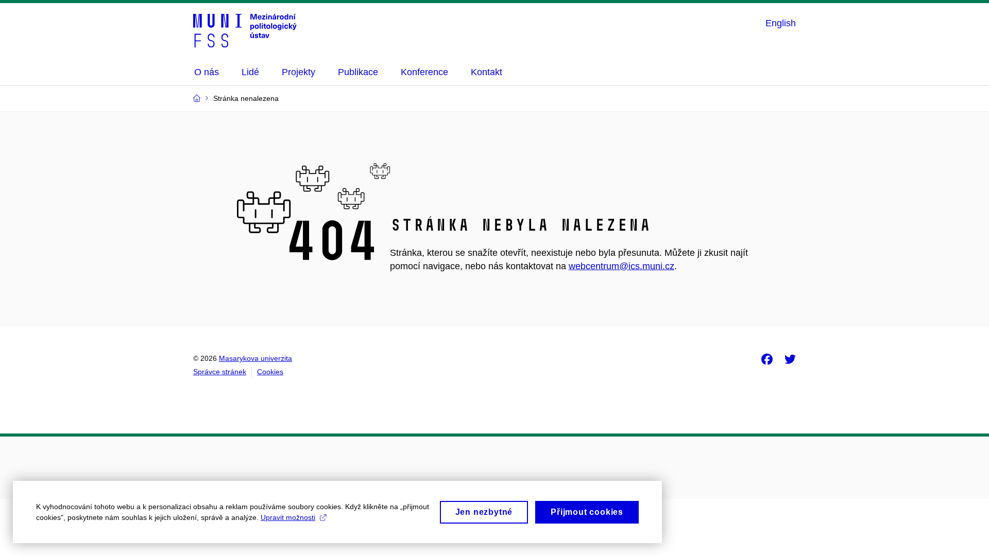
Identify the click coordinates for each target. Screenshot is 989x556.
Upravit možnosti (288, 517)
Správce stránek (219, 372)
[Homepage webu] (245, 29)
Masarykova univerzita (255, 358)
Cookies (270, 372)
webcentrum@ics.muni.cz (621, 266)
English (780, 23)
